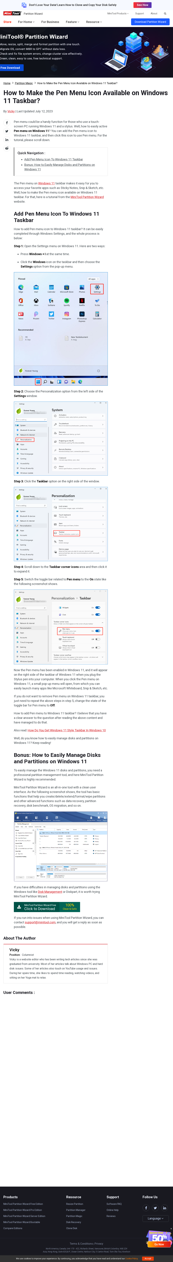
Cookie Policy (131, 1258)
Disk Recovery (73, 1222)
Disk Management (50, 892)
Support (139, 13)
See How (142, 5)
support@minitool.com (40, 922)
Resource (93, 22)
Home (6, 83)
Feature (71, 22)
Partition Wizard (33, 13)
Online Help (113, 1210)
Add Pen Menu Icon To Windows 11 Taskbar (53, 159)
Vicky (11, 111)
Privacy (98, 1243)
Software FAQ (114, 1204)
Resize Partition (74, 1204)
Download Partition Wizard (150, 21)
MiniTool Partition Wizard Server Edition (24, 1216)
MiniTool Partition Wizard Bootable (21, 1222)
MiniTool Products (117, 13)
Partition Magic (24, 83)
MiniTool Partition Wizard (87, 197)
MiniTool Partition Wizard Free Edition (23, 1204)
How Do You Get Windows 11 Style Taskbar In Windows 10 (67, 730)
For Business (50, 22)
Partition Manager (75, 1210)
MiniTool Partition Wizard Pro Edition (22, 1210)
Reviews (111, 1216)
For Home (25, 22)
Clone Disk (71, 1228)
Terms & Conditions (81, 1243)
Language (155, 1218)
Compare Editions (12, 1228)
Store (7, 22)
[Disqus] (55, 1037)
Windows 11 (46, 183)
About (154, 13)
